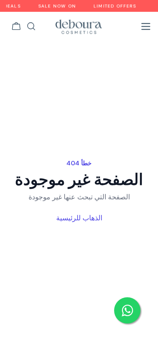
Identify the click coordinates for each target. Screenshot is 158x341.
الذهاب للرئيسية (79, 218)
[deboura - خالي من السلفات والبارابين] (78, 26)
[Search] (31, 26)
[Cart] (16, 26)
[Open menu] (146, 26)
